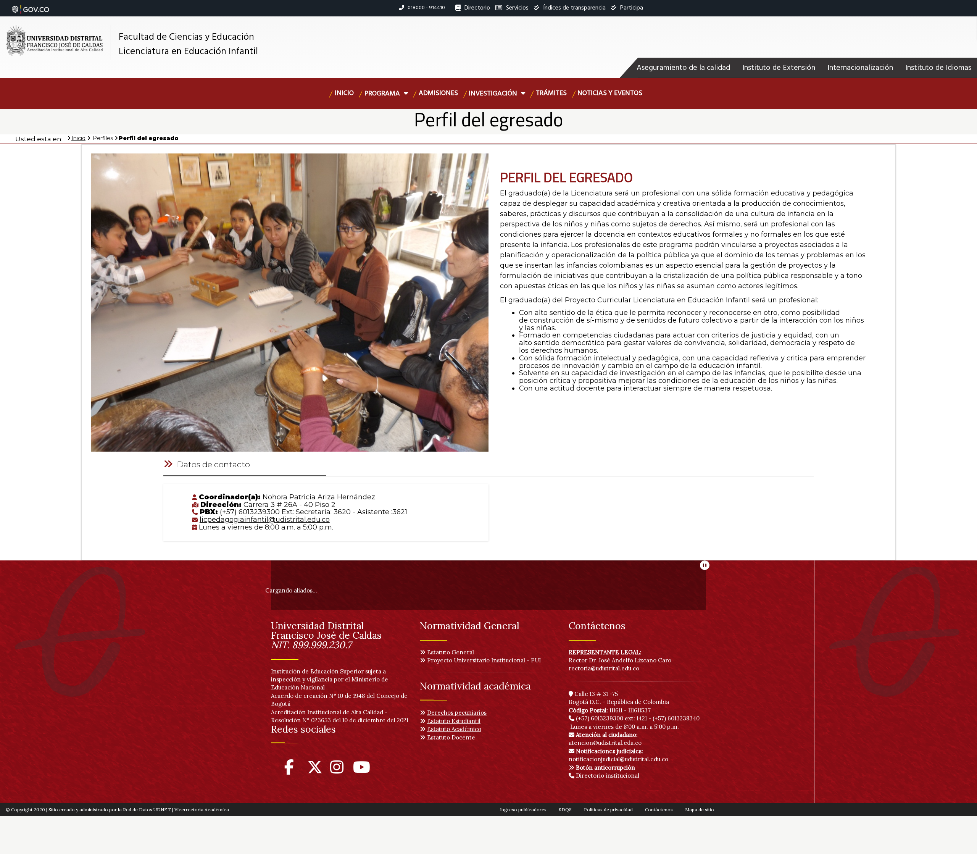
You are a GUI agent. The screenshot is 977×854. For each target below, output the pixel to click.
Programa (382, 93)
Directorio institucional (606, 775)
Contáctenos (659, 809)
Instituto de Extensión (778, 68)
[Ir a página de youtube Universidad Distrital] (361, 770)
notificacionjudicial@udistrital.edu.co (618, 755)
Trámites (551, 93)
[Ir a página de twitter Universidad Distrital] (315, 770)
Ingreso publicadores (523, 809)
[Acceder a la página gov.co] (30, 5)
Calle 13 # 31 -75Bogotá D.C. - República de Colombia (619, 697)
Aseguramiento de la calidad (683, 68)
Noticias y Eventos (609, 93)
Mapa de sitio (699, 809)
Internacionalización (860, 68)
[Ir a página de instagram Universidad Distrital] (336, 770)
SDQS (565, 809)
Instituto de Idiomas (938, 68)
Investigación (494, 93)
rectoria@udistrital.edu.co (604, 668)
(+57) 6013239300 (599, 718)
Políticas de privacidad (608, 809)
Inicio (344, 93)
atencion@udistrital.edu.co (605, 738)
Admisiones (438, 93)
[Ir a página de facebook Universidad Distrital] (289, 770)
